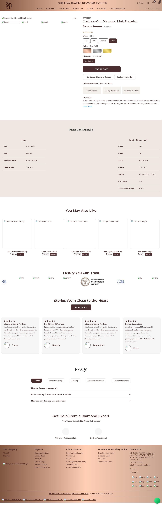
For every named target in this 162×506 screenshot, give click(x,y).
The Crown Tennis (17, 252)
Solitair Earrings (41, 464)
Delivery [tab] (75, 381)
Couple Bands (40, 456)
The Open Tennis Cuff (81, 252)
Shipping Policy (72, 464)
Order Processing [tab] (55, 381)
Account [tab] (36, 381)
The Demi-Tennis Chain (49, 252)
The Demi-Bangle (113, 252)
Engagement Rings (42, 453)
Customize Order (125, 77)
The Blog (6, 456)
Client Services (74, 449)
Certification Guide (105, 462)
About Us (6, 453)
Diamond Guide (104, 456)
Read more (87, 107)
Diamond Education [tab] (121, 381)
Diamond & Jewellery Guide (112, 449)
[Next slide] (75, 18)
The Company (10, 449)
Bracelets (38, 459)
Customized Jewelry (42, 467)
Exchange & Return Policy (76, 462)
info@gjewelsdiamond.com (140, 465)
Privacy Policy (80, 494)
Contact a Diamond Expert (98, 77)
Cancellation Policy (73, 467)
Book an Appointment (153, 9)
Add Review (81, 307)
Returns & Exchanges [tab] (96, 381)
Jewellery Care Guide (106, 453)
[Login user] (148, 2)
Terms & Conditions (60, 494)
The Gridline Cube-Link (145, 252)
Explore (39, 449)
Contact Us (70, 456)
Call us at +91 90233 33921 (65, 438)
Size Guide (102, 459)
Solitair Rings (40, 462)
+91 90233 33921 (136, 462)
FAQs (68, 459)
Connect (133, 469)
